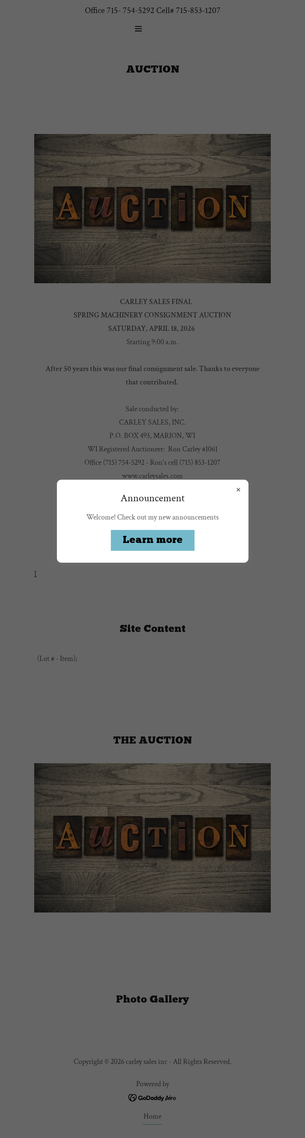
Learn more (153, 540)
